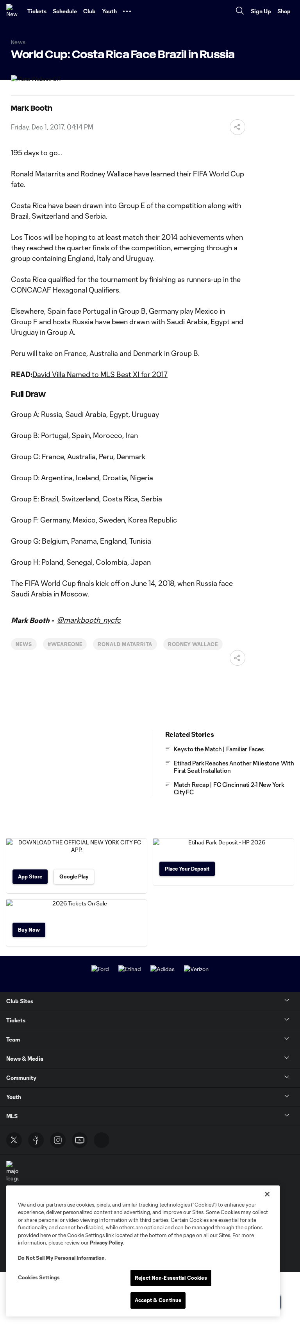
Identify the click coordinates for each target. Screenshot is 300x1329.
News (24, 644)
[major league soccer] (12, 1175)
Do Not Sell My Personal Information (61, 1258)
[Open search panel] (240, 11)
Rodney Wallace (106, 173)
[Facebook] (36, 1140)
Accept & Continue (158, 1300)
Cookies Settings (39, 1277)
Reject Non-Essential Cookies (171, 1278)
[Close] (267, 1194)
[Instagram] (58, 1140)
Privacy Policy (106, 1242)
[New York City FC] (13, 11)
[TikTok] (101, 1140)
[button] (127, 11)
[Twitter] (14, 1140)
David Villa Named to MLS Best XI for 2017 (100, 374)
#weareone (65, 644)
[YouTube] (80, 1140)
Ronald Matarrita (38, 173)
